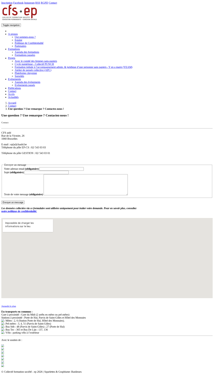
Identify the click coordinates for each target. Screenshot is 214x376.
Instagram (29, 2)
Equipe (18, 40)
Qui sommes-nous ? (25, 37)
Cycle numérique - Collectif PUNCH (34, 64)
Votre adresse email (21, 168)
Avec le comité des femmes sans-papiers (36, 61)
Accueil (12, 102)
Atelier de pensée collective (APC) (33, 70)
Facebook (18, 2)
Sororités (19, 76)
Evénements (14, 79)
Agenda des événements (27, 82)
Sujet (14, 172)
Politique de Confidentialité (29, 43)
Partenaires (20, 46)
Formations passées (25, 55)
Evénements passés (25, 85)
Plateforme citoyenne (26, 73)
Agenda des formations (27, 52)
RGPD (44, 2)
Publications (14, 88)
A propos (13, 34)
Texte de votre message (23, 194)
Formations (14, 49)
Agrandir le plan (8, 306)
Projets (11, 58)
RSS (37, 2)
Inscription (7, 2)
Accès (11, 94)
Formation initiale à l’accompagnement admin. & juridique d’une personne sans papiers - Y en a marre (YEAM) (73, 67)
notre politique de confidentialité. (19, 211)
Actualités (13, 97)
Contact (53, 2)
